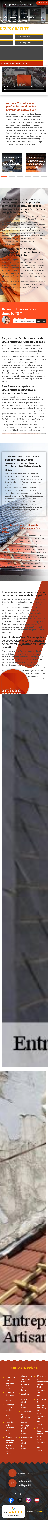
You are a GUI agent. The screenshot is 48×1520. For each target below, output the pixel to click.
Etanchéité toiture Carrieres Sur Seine (10, 1382)
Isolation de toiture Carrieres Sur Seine (25, 1401)
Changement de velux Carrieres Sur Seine (25, 1443)
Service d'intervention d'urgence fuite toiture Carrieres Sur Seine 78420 (41, 1439)
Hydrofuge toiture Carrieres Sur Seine (10, 1427)
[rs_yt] (36, 1500)
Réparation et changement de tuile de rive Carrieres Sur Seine (41, 1386)
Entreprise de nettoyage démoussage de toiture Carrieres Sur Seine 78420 (41, 1411)
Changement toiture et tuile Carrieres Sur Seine (25, 1383)
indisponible (25, 1480)
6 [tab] (44, 176)
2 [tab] (12, 176)
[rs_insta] (28, 1500)
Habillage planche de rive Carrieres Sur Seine (10, 1411)
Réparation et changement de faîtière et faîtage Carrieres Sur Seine (25, 1423)
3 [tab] (20, 176)
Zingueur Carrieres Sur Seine (10, 1396)
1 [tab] (4, 176)
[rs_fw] (19, 1500)
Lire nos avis (13, 1515)
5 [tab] (36, 176)
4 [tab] (28, 176)
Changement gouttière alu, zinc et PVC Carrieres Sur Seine (10, 1445)
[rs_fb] (11, 1500)
